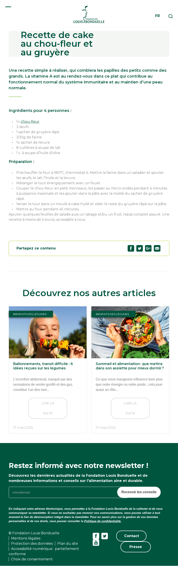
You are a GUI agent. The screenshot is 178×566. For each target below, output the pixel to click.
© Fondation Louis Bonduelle (34, 533)
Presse (135, 547)
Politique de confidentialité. (102, 521)
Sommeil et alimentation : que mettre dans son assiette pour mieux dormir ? (130, 366)
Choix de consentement (32, 559)
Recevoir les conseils (139, 492)
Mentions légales (25, 538)
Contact (131, 536)
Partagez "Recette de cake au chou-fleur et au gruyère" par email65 (157, 248)
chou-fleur (30, 122)
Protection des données (32, 543)
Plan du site (67, 543)
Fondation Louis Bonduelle (89, 14)
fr (157, 16)
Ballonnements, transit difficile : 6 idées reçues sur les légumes (43, 366)
